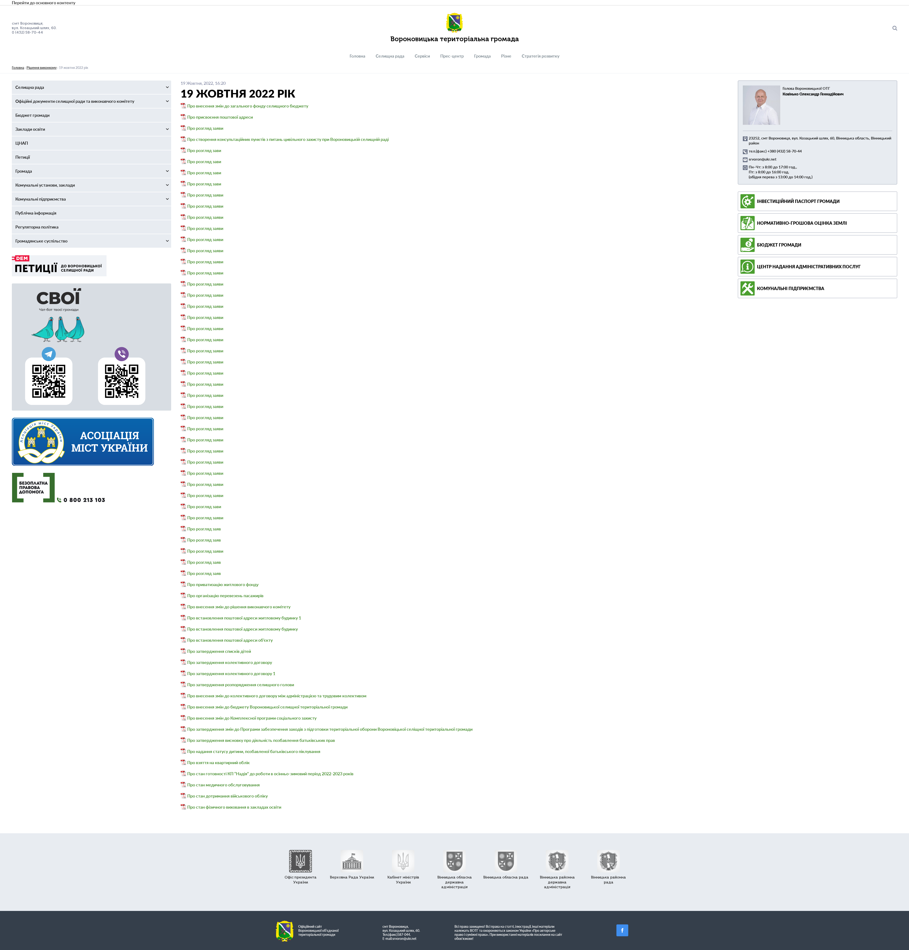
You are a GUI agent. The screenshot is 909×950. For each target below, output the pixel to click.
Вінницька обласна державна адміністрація (454, 882)
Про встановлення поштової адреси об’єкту (230, 640)
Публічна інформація (35, 212)
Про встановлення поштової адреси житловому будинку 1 (244, 617)
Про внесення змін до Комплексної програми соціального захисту (251, 718)
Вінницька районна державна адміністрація (557, 882)
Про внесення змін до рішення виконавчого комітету (238, 606)
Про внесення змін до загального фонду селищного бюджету (247, 105)
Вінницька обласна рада (505, 877)
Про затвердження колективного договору (229, 662)
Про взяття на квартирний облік (218, 762)
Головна (357, 55)
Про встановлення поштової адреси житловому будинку (242, 629)
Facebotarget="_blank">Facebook (622, 930)
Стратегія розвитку (540, 55)
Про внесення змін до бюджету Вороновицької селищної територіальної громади (267, 706)
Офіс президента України (300, 879)
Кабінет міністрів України (403, 879)
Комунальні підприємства (40, 199)
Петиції (22, 157)
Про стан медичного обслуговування (223, 784)
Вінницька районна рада (608, 879)
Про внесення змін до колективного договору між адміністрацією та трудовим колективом (276, 695)
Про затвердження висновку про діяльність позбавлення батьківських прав (261, 740)
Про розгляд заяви (205, 128)
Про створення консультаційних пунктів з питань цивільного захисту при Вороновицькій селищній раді (288, 139)
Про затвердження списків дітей (219, 651)
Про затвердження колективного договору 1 (231, 673)
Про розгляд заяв (204, 528)
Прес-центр (452, 55)
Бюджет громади (32, 115)
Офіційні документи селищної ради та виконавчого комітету (74, 101)
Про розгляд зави (204, 150)
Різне (506, 55)
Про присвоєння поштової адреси (220, 117)
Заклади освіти (30, 129)
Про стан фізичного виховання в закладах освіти (234, 807)
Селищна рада (390, 55)
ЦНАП (21, 143)
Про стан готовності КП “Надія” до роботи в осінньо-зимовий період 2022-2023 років (270, 773)
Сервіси (422, 55)
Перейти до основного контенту (43, 2)
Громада (482, 55)
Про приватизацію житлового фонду (222, 584)
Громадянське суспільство (41, 240)
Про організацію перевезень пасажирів (225, 595)
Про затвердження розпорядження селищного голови (240, 684)
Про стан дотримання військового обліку (227, 795)
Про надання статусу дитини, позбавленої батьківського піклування (253, 751)
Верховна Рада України (352, 877)
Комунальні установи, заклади (45, 185)
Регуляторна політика (36, 226)
